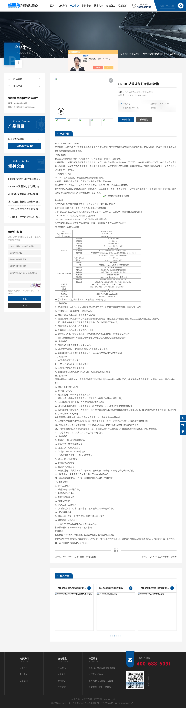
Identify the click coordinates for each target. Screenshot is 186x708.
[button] (110, 635)
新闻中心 (86, 5)
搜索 (180, 5)
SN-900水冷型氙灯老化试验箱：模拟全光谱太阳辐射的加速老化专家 (24, 186)
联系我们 (122, 5)
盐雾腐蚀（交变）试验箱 (100, 687)
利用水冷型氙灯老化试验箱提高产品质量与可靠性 (24, 194)
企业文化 (23, 674)
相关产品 (17, 86)
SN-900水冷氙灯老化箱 (111, 588)
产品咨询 (126, 119)
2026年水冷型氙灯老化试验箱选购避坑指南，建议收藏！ (24, 179)
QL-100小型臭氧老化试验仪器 (163, 557)
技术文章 (98, 5)
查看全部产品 (23, 146)
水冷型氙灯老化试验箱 (153, 54)
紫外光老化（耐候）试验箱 (101, 681)
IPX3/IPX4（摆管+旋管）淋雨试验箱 (79, 557)
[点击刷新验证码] (35, 285)
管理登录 (98, 699)
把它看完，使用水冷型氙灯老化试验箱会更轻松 (24, 217)
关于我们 (62, 5)
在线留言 (110, 5)
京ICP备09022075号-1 (125, 703)
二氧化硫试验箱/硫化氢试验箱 (102, 668)
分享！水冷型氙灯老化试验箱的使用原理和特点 (24, 209)
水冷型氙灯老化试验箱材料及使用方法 (24, 202)
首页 (52, 5)
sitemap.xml (109, 699)
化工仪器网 (87, 699)
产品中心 (74, 5)
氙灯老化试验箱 (132, 54)
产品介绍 (17, 79)
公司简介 (23, 668)
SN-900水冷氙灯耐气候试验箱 (156, 588)
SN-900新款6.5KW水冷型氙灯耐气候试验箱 (74, 588)
